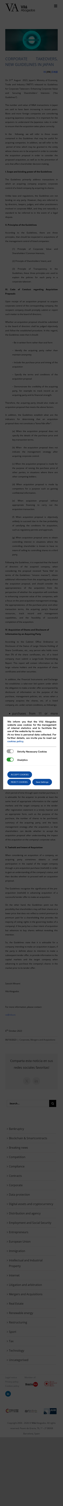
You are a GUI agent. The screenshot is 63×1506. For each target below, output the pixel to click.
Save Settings (42, 782)
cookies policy (15, 741)
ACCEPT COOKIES (20, 774)
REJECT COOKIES (19, 782)
